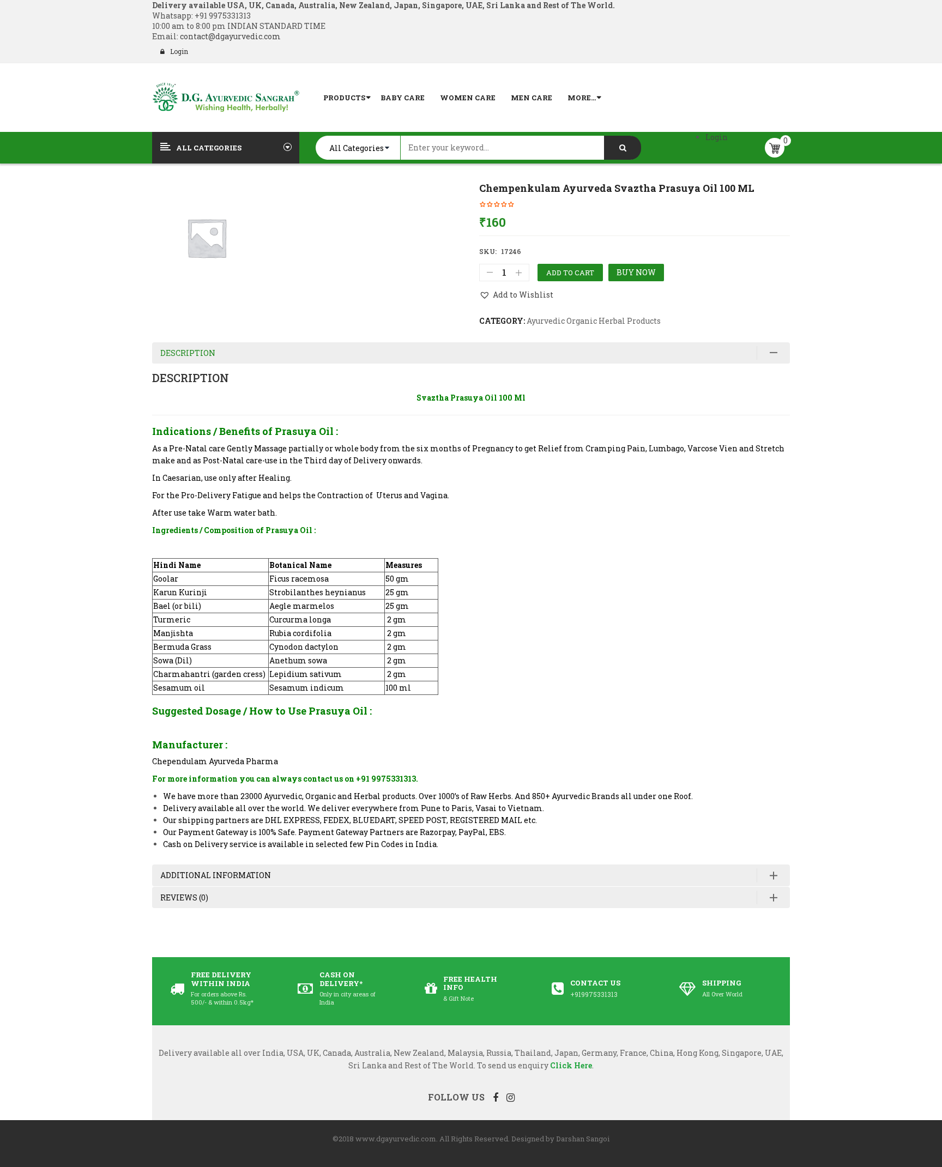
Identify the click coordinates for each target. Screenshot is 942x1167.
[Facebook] (495, 1097)
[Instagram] (510, 1097)
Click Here (571, 1065)
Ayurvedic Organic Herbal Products (594, 321)
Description (187, 353)
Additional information (215, 875)
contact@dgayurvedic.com (229, 36)
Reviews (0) (184, 897)
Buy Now (636, 272)
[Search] (622, 148)
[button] (516, 294)
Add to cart (570, 272)
